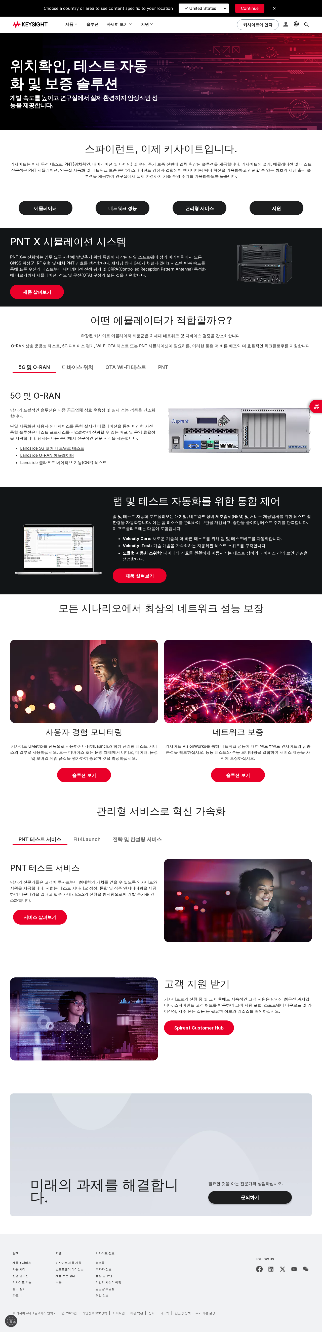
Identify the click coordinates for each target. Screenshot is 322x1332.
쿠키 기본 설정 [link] (205, 1313)
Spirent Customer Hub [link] (199, 1028)
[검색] (306, 25)
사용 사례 (19, 1269)
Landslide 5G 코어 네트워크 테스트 (52, 448)
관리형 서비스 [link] (199, 208)
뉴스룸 (100, 1263)
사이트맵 (119, 1313)
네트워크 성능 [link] (122, 208)
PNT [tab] (163, 367)
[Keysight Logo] (32, 24)
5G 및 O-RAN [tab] (34, 367)
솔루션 (93, 24)
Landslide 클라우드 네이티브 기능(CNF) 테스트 (63, 462)
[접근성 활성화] (11, 1321)
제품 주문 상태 (65, 1276)
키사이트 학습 (22, 1282)
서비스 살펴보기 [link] (40, 917)
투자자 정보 (103, 1269)
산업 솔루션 (20, 1276)
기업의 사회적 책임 (108, 1282)
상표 (152, 1313)
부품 (59, 1282)
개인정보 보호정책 (94, 1313)
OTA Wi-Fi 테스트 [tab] (125, 367)
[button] (286, 24)
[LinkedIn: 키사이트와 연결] (271, 1269)
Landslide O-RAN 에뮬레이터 (47, 455)
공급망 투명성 (105, 1289)
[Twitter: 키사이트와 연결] (282, 1269)
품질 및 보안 (104, 1276)
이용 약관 (136, 1313)
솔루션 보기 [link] (84, 775)
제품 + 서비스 (22, 1263)
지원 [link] (276, 208)
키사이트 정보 (105, 1253)
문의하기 (250, 1197)
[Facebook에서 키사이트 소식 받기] (259, 1269)
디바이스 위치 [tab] (77, 367)
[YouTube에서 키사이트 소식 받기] (294, 1269)
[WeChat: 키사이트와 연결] (305, 1269)
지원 (59, 1253)
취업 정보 (102, 1295)
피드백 (164, 1313)
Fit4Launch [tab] (87, 839)
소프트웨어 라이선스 (70, 1269)
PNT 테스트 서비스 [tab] (40, 839)
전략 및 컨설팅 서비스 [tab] (137, 839)
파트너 (17, 1295)
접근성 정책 (183, 1313)
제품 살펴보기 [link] (37, 292)
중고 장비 (19, 1289)
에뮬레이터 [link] (45, 208)
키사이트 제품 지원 (68, 1263)
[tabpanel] (161, 429)
